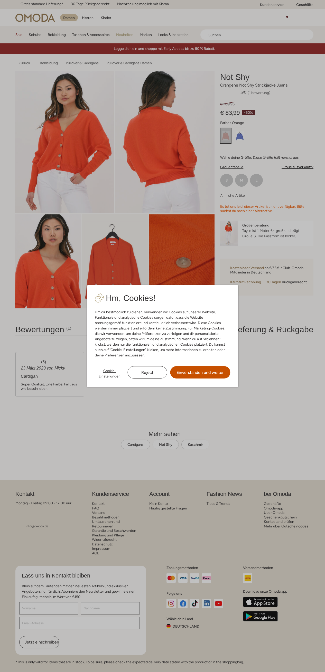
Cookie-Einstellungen (109, 373)
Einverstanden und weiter (200, 372)
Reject (147, 372)
